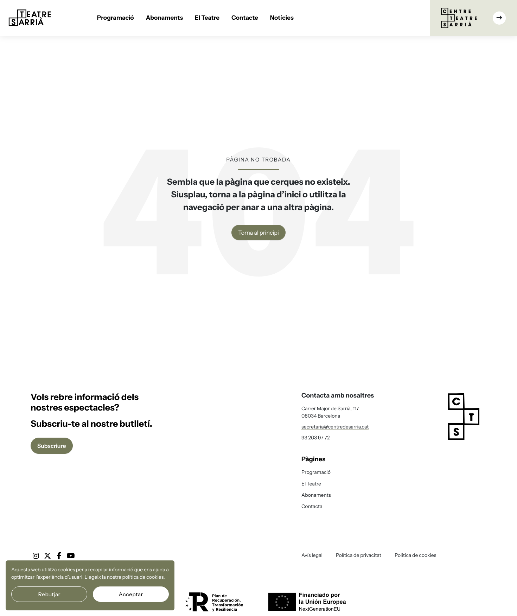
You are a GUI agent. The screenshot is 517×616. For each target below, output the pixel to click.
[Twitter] (47, 556)
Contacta (312, 506)
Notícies (282, 17)
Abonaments (164, 17)
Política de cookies (415, 555)
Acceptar (131, 594)
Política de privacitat (358, 555)
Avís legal (312, 555)
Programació (115, 17)
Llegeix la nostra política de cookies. (125, 577)
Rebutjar (49, 594)
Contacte (244, 17)
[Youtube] (71, 556)
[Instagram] (36, 556)
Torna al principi (258, 232)
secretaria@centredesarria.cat (335, 427)
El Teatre (207, 17)
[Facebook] (59, 556)
